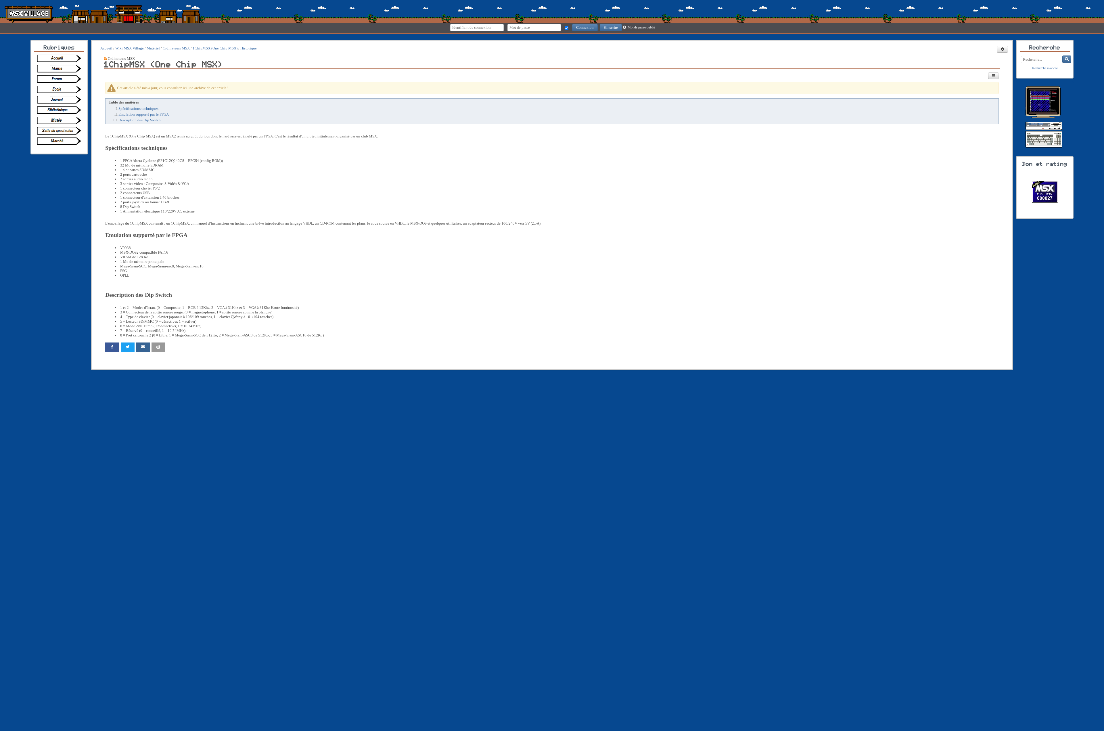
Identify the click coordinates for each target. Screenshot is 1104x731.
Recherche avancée (1045, 68)
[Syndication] (105, 58)
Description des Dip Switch (139, 120)
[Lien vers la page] (60, 58)
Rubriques (59, 47)
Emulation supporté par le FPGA (143, 114)
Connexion (585, 27)
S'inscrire (611, 27)
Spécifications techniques (138, 108)
